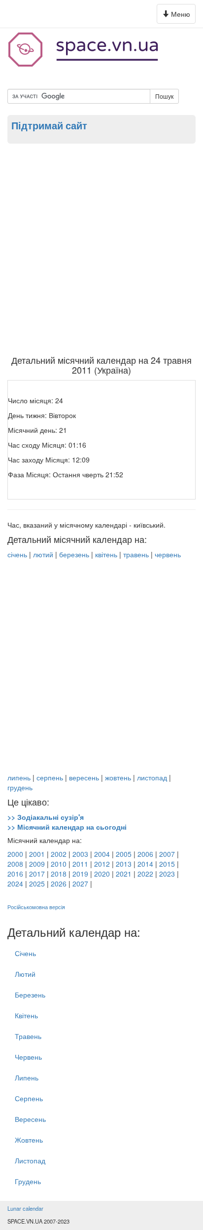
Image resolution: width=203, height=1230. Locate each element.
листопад (152, 777)
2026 (59, 883)
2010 (59, 864)
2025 (37, 883)
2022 (145, 874)
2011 (80, 864)
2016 (15, 874)
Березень (30, 994)
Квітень (26, 1015)
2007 (167, 854)
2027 (80, 883)
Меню (178, 16)
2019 (80, 874)
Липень (26, 1077)
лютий (43, 554)
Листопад (30, 1160)
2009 (37, 864)
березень (74, 554)
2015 (167, 864)
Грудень (28, 1181)
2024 (15, 883)
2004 (102, 854)
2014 (145, 864)
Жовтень (29, 1140)
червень (168, 554)
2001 (37, 854)
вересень (84, 777)
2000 (15, 854)
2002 (59, 854)
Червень (28, 1057)
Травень (28, 1036)
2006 (145, 854)
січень (17, 554)
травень (136, 554)
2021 (124, 874)
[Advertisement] (101, 248)
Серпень (29, 1098)
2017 (37, 874)
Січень (25, 953)
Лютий (25, 974)
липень (19, 777)
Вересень (30, 1119)
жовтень (118, 777)
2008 (15, 864)
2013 (124, 864)
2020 (102, 874)
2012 (102, 864)
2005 (124, 854)
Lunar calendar (25, 1208)
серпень (49, 777)
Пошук (164, 96)
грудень (20, 787)
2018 (59, 874)
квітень (106, 554)
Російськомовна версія (36, 907)
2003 (80, 854)
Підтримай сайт (49, 125)
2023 (167, 874)
